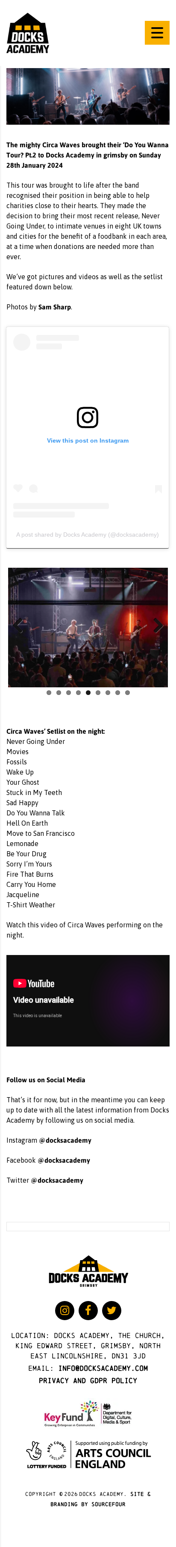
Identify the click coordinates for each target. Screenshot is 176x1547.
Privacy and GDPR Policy (88, 1380)
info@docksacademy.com (103, 1368)
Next (155, 626)
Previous (20, 626)
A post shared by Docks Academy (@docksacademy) (87, 534)
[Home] (27, 32)
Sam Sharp (54, 306)
